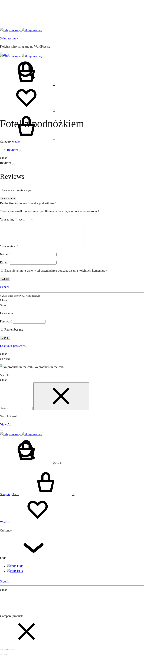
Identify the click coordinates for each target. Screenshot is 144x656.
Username (6, 313)
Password (6, 321)
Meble (16, 141)
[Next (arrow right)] (5, 654)
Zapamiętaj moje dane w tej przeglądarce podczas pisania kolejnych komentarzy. (56, 270)
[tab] (75, 149)
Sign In (4, 581)
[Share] (5, 649)
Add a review (8, 198)
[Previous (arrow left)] (1, 654)
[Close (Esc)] (1, 649)
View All (5, 424)
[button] (26, 643)
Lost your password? (13, 345)
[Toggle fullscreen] (8, 649)
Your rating (8, 219)
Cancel (4, 286)
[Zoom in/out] (12, 649)
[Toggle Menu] (1, 52)
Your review (9, 246)
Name (5, 254)
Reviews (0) (14, 149)
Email (5, 262)
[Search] (43, 463)
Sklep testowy (9, 38)
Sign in (4, 338)
